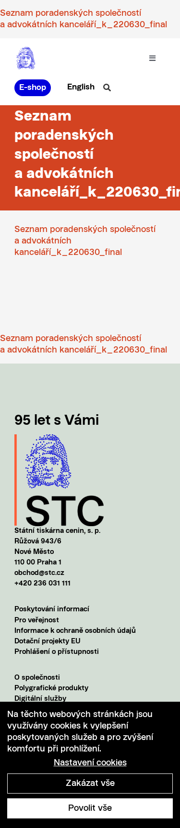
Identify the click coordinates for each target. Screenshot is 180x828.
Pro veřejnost (36, 621)
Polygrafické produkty (51, 688)
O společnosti (37, 678)
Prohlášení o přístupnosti (56, 652)
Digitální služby (40, 699)
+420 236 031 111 (42, 584)
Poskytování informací (51, 610)
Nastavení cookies (90, 763)
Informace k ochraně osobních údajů (75, 631)
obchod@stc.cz (39, 573)
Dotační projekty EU (47, 642)
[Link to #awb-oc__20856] (107, 87)
